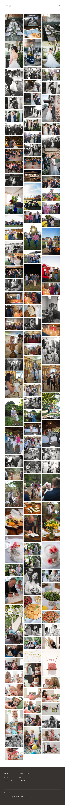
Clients (22, 777)
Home (6, 774)
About (6, 777)
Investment (24, 774)
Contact (22, 781)
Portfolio (8, 781)
